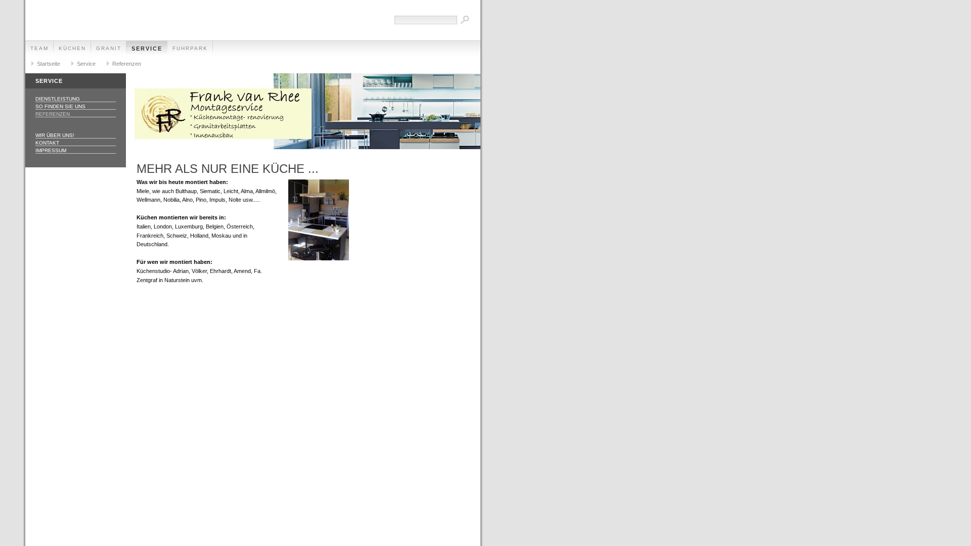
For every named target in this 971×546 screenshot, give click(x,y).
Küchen (72, 48)
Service (146, 49)
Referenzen (126, 64)
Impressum (50, 150)
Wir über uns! (54, 135)
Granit (108, 48)
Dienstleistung (57, 99)
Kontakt (47, 143)
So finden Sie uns (60, 106)
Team (39, 48)
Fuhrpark (190, 48)
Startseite (48, 64)
